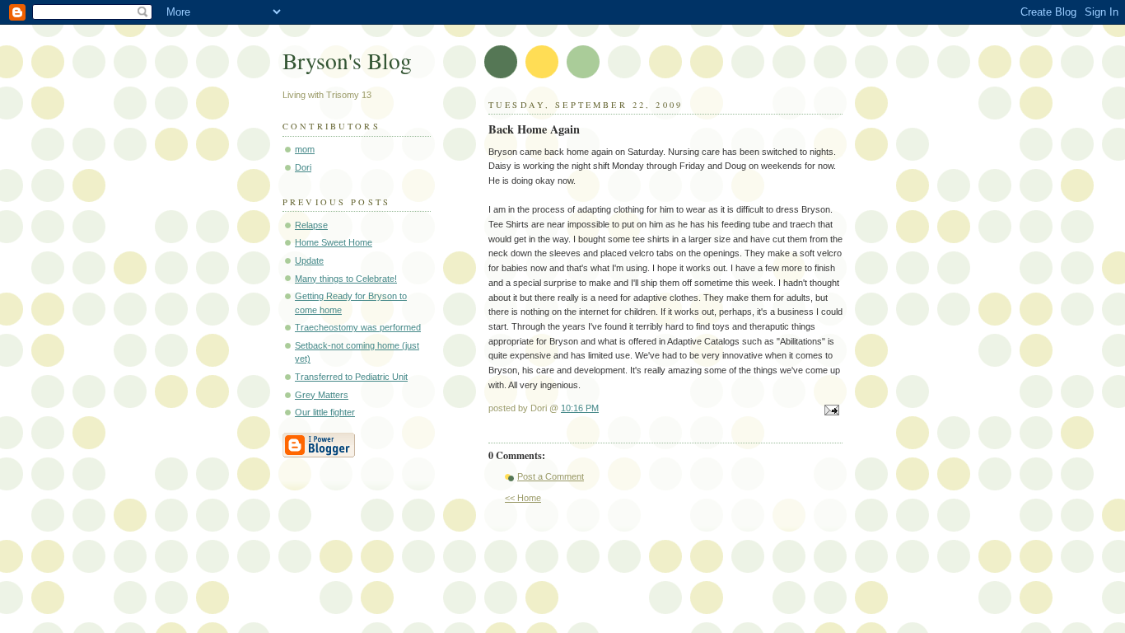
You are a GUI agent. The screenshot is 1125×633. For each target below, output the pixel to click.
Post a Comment (550, 476)
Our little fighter (325, 412)
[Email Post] (829, 411)
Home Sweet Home (333, 242)
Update (309, 260)
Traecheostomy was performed (358, 327)
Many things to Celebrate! (346, 279)
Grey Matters (321, 395)
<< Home (523, 498)
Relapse (311, 225)
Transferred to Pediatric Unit (351, 377)
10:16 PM (580, 408)
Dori (303, 167)
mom (305, 149)
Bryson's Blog (347, 60)
